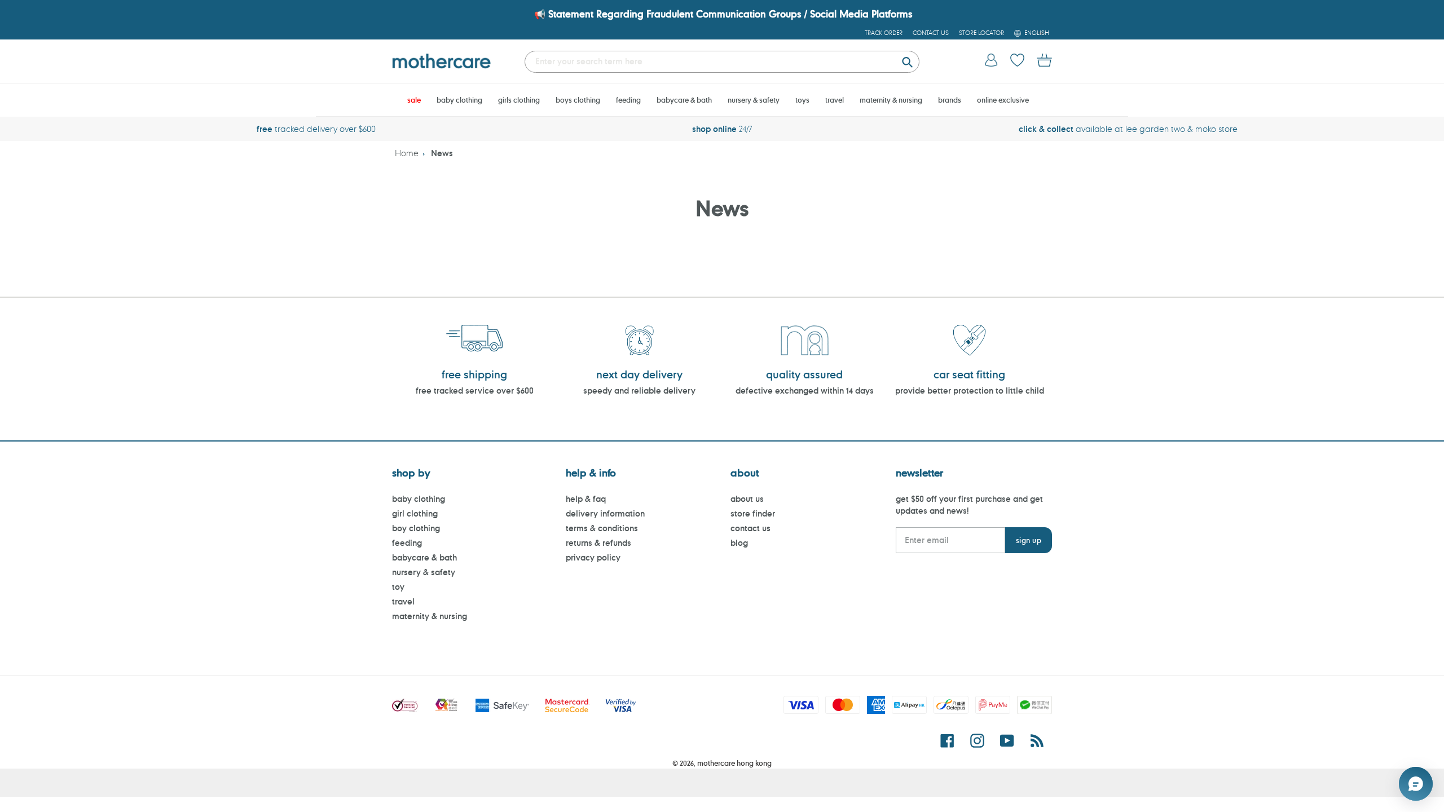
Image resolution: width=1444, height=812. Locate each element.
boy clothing (416, 528)
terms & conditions (602, 528)
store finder (752, 513)
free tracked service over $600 (475, 390)
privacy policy (593, 557)
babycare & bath (424, 557)
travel (403, 601)
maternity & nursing (429, 616)
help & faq (586, 498)
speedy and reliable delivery (639, 390)
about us (747, 498)
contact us (750, 528)
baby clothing (418, 498)
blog (739, 542)
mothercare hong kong (734, 762)
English (1036, 32)
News (442, 153)
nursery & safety (423, 572)
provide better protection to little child (969, 390)
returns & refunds (598, 542)
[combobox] (722, 62)
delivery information (605, 513)
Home (407, 153)
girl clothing (415, 513)
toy (398, 586)
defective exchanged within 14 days (805, 390)
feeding (407, 542)
